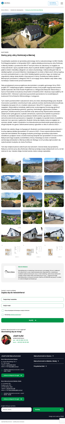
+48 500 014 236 (10, 388)
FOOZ (62, 416)
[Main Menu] (62, 3)
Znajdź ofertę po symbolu (8, 406)
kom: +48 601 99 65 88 (21, 342)
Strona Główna (5, 10)
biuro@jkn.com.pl (13, 366)
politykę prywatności (15, 314)
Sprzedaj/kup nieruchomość (53, 3)
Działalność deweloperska (17, 10)
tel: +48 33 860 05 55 (20, 340)
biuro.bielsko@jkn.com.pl (15, 390)
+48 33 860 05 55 (11, 365)
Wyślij (31, 320)
